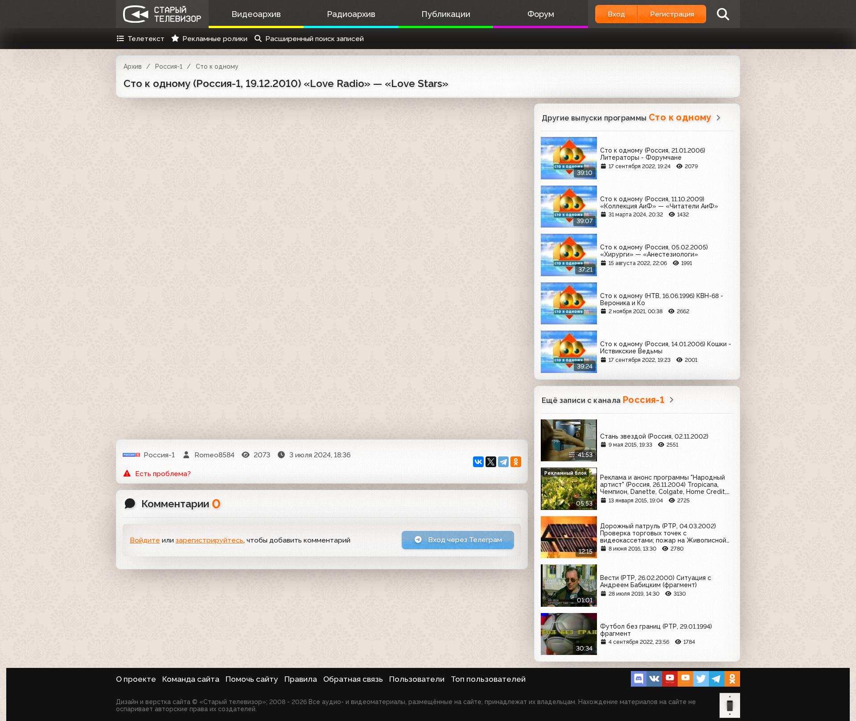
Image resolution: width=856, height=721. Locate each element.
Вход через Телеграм (464, 539)
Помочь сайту (252, 679)
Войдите (145, 540)
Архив (132, 66)
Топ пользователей (488, 679)
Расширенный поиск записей (314, 38)
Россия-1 (168, 66)
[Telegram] (503, 461)
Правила (300, 679)
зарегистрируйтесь (209, 540)
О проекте (136, 679)
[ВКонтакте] (478, 461)
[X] (491, 461)
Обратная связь (353, 679)
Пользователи (416, 679)
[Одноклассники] (515, 461)
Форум (540, 14)
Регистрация (672, 14)
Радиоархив (351, 14)
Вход (616, 14)
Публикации (445, 14)
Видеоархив (256, 14)
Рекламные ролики (214, 38)
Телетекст (146, 38)
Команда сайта (190, 679)
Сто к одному (217, 66)
